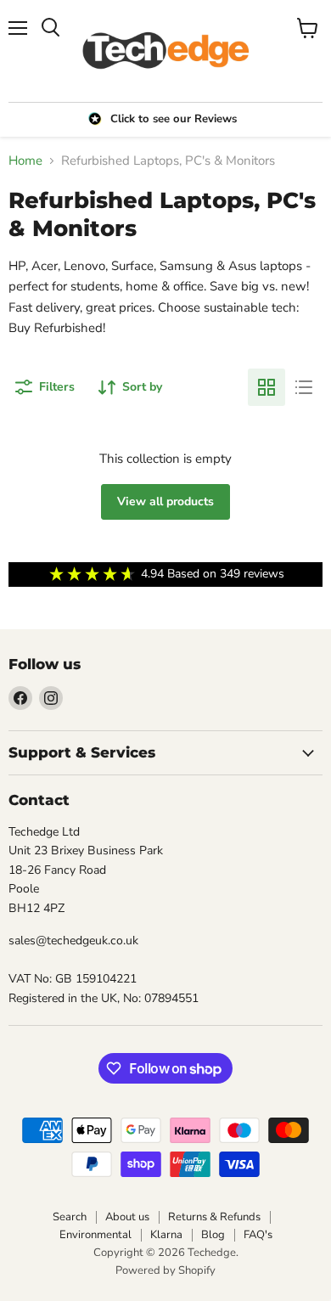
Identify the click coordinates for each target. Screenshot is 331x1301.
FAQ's (258, 1234)
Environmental (95, 1234)
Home (25, 161)
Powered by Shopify (165, 1270)
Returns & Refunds (214, 1217)
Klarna (166, 1234)
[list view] (304, 387)
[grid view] (266, 387)
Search (70, 1217)
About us (127, 1217)
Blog (213, 1234)
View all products (165, 501)
